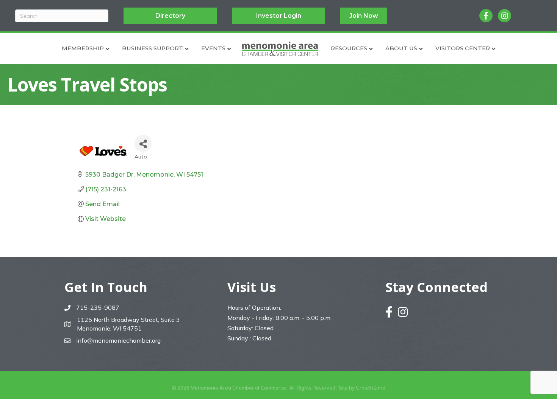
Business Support (152, 48)
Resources (349, 48)
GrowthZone (370, 388)
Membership (83, 48)
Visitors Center (462, 48)
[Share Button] (143, 143)
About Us (401, 48)
